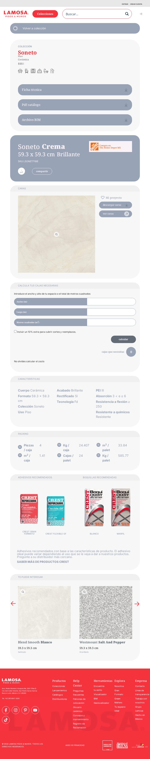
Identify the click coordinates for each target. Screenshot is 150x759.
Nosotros (119, 686)
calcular (123, 339)
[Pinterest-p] (25, 710)
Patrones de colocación (79, 701)
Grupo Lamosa (139, 708)
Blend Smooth (29, 642)
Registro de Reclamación (79, 725)
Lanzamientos (58, 690)
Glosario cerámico (77, 709)
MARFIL (121, 533)
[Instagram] (16, 710)
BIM (96, 698)
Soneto (27, 52)
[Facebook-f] (6, 710)
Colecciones (58, 686)
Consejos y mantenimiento (79, 717)
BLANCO (94, 533)
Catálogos (57, 694)
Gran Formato (118, 692)
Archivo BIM (31, 120)
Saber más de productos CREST (43, 562)
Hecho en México (140, 717)
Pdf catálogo (31, 105)
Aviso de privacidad (75, 745)
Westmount (88, 642)
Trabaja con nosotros (141, 700)
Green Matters (118, 700)
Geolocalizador (100, 703)
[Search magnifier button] (126, 13)
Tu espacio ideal (120, 708)
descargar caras (112, 205)
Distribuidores (58, 699)
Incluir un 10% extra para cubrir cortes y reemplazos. (46, 331)
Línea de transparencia (141, 692)
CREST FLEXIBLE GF (56, 533)
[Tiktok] (6, 720)
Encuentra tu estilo (99, 688)
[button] (141, 14)
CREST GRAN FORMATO (29, 532)
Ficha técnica (32, 90)
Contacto (140, 686)
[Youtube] (35, 710)
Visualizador (100, 694)
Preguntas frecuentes (78, 692)
